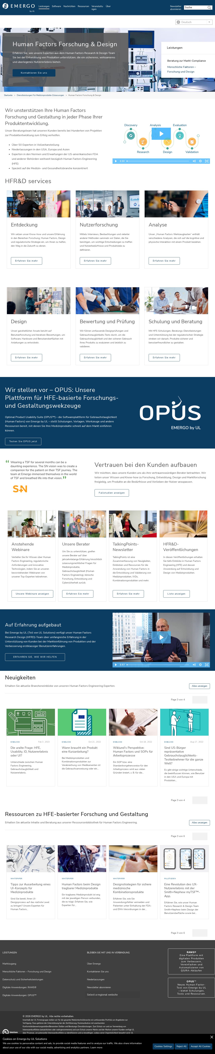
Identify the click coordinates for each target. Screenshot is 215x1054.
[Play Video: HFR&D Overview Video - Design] (161, 134)
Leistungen (44, 6)
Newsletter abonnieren (175, 8)
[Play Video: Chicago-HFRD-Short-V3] (161, 637)
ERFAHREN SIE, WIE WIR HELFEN (35, 657)
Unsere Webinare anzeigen (32, 593)
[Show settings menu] (200, 161)
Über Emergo (94, 963)
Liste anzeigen (176, 593)
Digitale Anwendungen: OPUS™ (19, 995)
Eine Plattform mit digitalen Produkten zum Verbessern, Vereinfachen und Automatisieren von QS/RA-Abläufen (191, 961)
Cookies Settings (163, 1046)
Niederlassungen (95, 979)
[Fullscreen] (207, 161)
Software (56, 6)
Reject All (181, 1046)
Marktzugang (9, 963)
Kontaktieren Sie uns (34, 72)
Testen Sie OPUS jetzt (23, 441)
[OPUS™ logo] (170, 413)
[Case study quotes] (44, 474)
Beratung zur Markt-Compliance (186, 61)
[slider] (158, 161)
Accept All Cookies (200, 1046)
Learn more (96, 1047)
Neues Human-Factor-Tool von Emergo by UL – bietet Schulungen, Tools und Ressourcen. (191, 987)
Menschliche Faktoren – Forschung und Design (27, 971)
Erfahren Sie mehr (26, 260)
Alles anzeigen (199, 686)
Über (108, 6)
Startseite (8, 95)
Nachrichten (69, 6)
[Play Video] (116, 161)
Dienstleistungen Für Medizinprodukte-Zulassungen (40, 95)
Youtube (200, 1032)
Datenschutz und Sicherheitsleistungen (23, 979)
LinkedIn (208, 1032)
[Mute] (194, 161)
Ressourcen (83, 6)
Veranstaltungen (97, 8)
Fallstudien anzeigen (112, 492)
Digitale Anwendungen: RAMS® (19, 987)
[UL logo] (19, 7)
